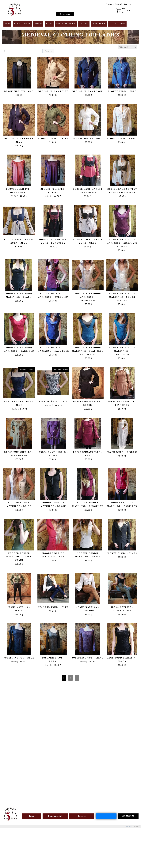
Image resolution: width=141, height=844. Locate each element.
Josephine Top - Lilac (88, 658)
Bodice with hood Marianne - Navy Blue (53, 349)
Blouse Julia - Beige (53, 91)
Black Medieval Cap (18, 91)
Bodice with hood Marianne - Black (19, 295)
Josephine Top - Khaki (53, 659)
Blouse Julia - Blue (122, 91)
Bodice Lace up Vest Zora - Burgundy (53, 241)
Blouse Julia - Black (87, 91)
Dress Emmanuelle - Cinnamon (122, 403)
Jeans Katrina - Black (19, 609)
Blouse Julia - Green (53, 138)
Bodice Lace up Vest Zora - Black (88, 190)
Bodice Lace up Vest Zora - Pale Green (122, 190)
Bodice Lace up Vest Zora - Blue (19, 241)
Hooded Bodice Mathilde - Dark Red (122, 504)
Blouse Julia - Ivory (88, 138)
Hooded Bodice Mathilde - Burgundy (87, 504)
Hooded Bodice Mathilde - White (87, 555)
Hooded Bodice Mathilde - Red (53, 555)
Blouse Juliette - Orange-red (19, 190)
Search (48, 51)
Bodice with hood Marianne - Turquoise (122, 351)
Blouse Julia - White (122, 138)
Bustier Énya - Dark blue (18, 403)
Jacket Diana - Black (122, 553)
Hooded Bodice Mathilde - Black (53, 504)
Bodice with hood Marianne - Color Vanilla (122, 297)
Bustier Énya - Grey (53, 402)
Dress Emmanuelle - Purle (53, 454)
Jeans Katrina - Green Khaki (122, 609)
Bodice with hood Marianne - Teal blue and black (87, 351)
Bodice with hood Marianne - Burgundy (53, 295)
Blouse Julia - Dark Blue (18, 140)
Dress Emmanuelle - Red (87, 454)
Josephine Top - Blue (19, 658)
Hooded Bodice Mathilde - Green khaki (19, 556)
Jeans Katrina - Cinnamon (87, 609)
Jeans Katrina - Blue (53, 607)
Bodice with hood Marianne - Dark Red (19, 349)
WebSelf (137, 826)
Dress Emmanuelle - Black (87, 403)
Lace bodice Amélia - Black (122, 659)
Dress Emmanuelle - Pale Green (19, 454)
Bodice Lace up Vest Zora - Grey (88, 241)
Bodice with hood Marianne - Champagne (87, 297)
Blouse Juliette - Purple (53, 190)
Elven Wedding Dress (122, 452)
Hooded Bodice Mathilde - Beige (19, 504)
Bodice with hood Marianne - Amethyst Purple (122, 242)
